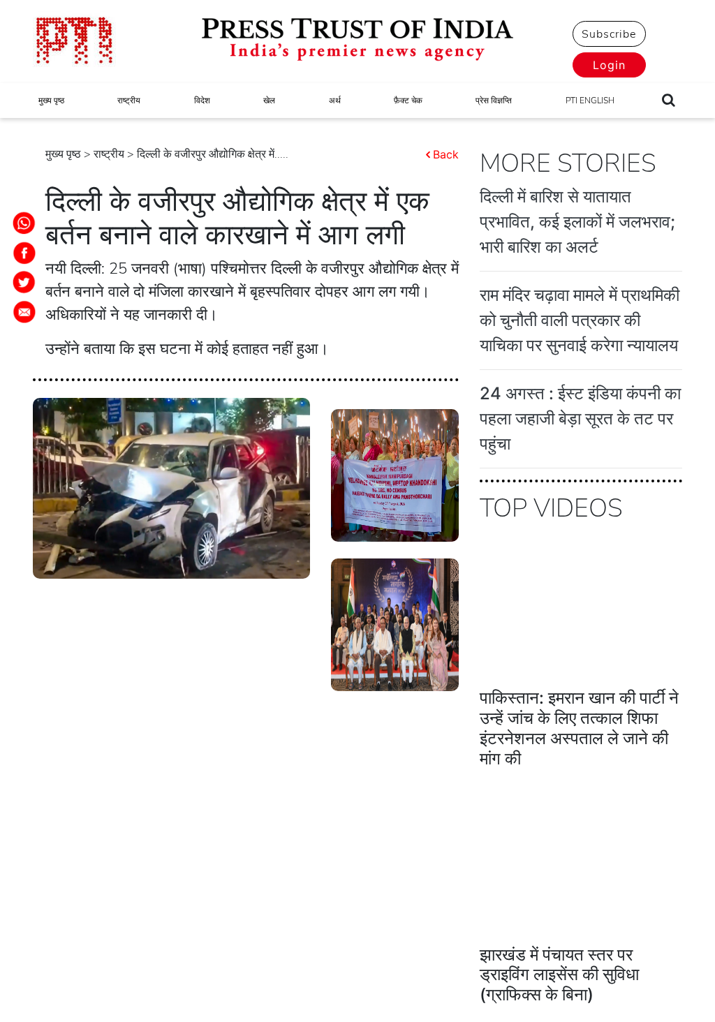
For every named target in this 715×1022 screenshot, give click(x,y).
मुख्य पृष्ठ (51, 100)
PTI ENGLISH (590, 100)
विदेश (202, 100)
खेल (269, 100)
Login (609, 65)
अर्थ (335, 100)
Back (446, 154)
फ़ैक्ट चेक (408, 100)
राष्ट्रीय (128, 100)
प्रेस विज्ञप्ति (494, 100)
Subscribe (609, 34)
